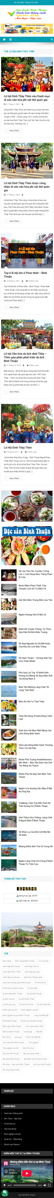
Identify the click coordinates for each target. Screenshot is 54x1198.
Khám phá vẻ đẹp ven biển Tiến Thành (35, 775)
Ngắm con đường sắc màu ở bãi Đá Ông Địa (35, 790)
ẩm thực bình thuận (42, 1064)
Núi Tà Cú (7, 1037)
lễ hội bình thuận (10, 1021)
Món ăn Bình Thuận (11, 1032)
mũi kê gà (28, 1032)
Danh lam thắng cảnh (13, 1113)
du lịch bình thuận (34, 993)
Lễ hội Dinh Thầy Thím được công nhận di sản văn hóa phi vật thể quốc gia (27, 186)
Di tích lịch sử (40, 983)
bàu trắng (7, 961)
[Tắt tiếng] (44, 1185)
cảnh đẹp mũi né (31, 966)
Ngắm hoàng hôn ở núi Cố (32, 614)
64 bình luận (33, 281)
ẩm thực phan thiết (11, 1070)
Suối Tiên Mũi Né (33, 1037)
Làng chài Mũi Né (41, 1015)
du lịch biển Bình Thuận (13, 993)
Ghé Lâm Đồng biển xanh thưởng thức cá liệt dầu (36, 746)
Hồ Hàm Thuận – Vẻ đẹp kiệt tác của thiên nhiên (35, 659)
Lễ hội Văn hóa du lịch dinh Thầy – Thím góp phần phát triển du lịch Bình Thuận (25, 357)
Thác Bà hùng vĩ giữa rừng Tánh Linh (35, 717)
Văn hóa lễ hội (10, 1129)
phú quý (18, 1037)
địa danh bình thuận (11, 1059)
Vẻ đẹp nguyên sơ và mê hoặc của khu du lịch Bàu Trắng (34, 645)
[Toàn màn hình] (49, 1185)
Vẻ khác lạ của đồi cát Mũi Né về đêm (34, 833)
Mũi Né (39, 1032)
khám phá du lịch (10, 1010)
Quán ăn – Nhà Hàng (13, 1139)
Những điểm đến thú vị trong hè (36, 846)
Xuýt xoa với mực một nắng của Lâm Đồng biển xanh (35, 732)
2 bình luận (32, 452)
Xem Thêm (14, 131)
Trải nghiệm (33, 1042)
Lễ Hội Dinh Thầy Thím (18, 447)
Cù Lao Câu (44, 961)
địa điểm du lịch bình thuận (35, 1059)
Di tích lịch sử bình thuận (13, 988)
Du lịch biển (32, 988)
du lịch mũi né (9, 999)
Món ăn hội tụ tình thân (31, 701)
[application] (27, 1173)
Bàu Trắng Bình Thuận (25, 961)
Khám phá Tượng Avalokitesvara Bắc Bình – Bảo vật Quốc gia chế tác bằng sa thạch (35, 762)
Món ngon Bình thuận (12, 1026)
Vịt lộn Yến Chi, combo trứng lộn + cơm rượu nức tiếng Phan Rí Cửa (35, 574)
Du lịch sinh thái (26, 1004)
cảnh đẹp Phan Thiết (11, 972)
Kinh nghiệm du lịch (12, 1134)
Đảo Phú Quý (28, 1048)
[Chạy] (4, 1185)
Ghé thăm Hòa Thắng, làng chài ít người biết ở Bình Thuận (35, 819)
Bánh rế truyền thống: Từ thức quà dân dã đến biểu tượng (35, 630)
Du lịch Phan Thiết (26, 999)
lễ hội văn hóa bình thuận (31, 1021)
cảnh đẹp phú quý (32, 972)
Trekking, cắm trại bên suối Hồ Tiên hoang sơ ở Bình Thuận (34, 804)
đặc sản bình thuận (11, 1053)
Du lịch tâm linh (43, 1004)
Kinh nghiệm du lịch (29, 1010)
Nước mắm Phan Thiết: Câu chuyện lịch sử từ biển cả (32, 587)
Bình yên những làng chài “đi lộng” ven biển (34, 688)
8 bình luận (33, 365)
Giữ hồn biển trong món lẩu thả (35, 600)
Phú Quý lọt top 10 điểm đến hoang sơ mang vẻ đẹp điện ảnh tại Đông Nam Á (35, 675)
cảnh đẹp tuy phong (11, 977)
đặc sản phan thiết (31, 1053)
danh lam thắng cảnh (33, 977)
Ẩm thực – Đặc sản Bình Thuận (16, 1064)
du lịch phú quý (9, 1004)
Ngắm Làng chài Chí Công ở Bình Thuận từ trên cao (36, 862)
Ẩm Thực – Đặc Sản (12, 1118)
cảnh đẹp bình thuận (11, 966)
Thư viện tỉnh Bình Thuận (13, 1042)
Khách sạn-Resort (12, 1144)
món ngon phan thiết (34, 1026)
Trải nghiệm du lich (11, 1048)
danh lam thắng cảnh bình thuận (17, 983)
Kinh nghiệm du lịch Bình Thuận (16, 1015)
